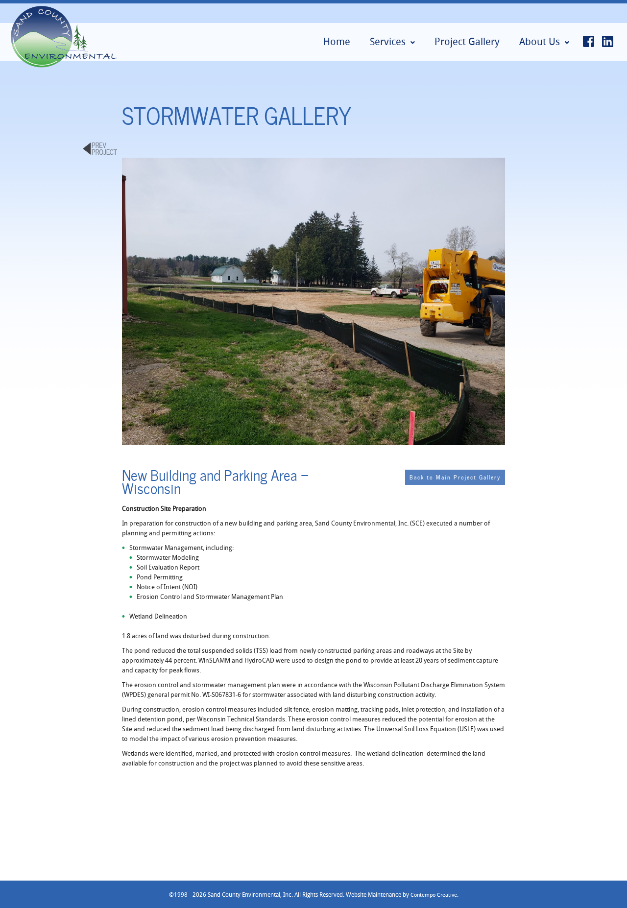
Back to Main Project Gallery (455, 476)
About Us (539, 41)
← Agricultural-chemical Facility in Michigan (100, 149)
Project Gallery (467, 41)
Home (336, 41)
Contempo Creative (433, 894)
